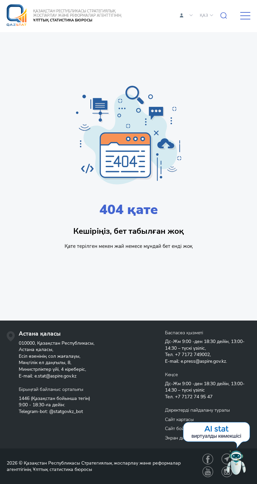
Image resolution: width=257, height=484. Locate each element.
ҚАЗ (204, 15)
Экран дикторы (181, 438)
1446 (24, 398)
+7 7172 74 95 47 (193, 397)
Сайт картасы (179, 419)
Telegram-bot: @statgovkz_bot (51, 411)
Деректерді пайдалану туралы (197, 410)
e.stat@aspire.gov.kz (55, 376)
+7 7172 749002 (192, 354)
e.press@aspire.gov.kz (203, 361)
